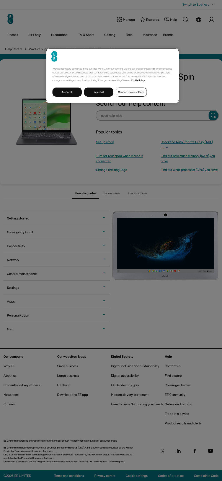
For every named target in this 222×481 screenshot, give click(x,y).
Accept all (67, 92)
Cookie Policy (138, 80)
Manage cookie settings (131, 92)
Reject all (99, 92)
